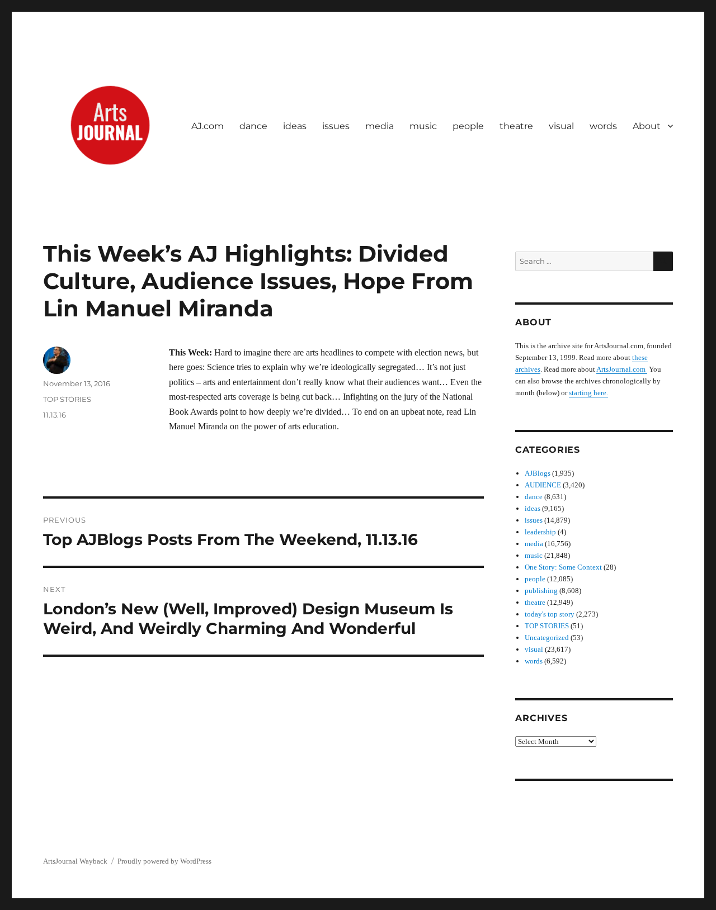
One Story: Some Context (563, 567)
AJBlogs (537, 473)
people (468, 126)
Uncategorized (547, 637)
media (379, 126)
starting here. (588, 392)
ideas (295, 126)
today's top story (549, 614)
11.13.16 (54, 414)
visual (561, 126)
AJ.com (207, 126)
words (603, 126)
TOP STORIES (67, 399)
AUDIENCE (543, 485)
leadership (540, 532)
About (647, 126)
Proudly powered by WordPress (164, 861)
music (423, 126)
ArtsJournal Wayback (75, 861)
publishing (541, 590)
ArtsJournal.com (621, 369)
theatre (516, 126)
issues (336, 126)
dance (253, 126)
